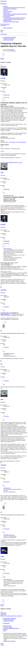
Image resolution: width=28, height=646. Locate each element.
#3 (4, 246)
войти (2, 155)
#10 (4, 576)
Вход (2, 31)
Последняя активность (9, 15)
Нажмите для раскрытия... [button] (9, 201)
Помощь (5, 629)
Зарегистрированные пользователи (12, 17)
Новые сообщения (7, 11)
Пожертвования (7, 20)
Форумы (5, 10)
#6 (4, 384)
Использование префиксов (10, 8)
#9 (4, 532)
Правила (5, 6)
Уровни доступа (21, 7)
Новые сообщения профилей (20, 14)
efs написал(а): (7, 488)
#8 (4, 485)
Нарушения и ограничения (10, 7)
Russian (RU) (6, 623)
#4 (4, 310)
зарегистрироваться (11, 155)
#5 (4, 351)
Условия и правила (8, 627)
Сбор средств (6, 21)
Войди (13, 142)
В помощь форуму (14, 21)
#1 (4, 100)
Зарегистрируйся (22, 142)
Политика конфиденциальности (11, 628)
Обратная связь (7, 625)
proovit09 (12, 49)
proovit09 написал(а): (8, 195)
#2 (4, 193)
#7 (4, 420)
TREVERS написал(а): (9, 353)
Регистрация (4, 34)
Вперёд (2, 58)
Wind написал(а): (7, 248)
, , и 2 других (13, 162)
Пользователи (6, 16)
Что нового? (6, 12)
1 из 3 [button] (2, 59)
